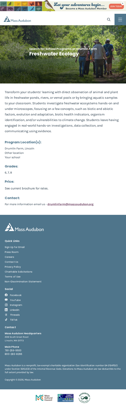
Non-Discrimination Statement (23, 281)
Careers (9, 257)
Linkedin (14, 310)
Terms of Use (13, 276)
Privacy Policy (13, 266)
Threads (15, 315)
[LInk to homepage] (17, 19)
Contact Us (11, 262)
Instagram (16, 305)
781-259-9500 (13, 350)
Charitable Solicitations (18, 271)
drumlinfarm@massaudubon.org (70, 204)
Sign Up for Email (15, 247)
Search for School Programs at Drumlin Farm (63, 49)
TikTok (14, 319)
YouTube (15, 300)
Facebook (15, 295)
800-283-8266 (13, 354)
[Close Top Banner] (122, 3)
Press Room (12, 252)
